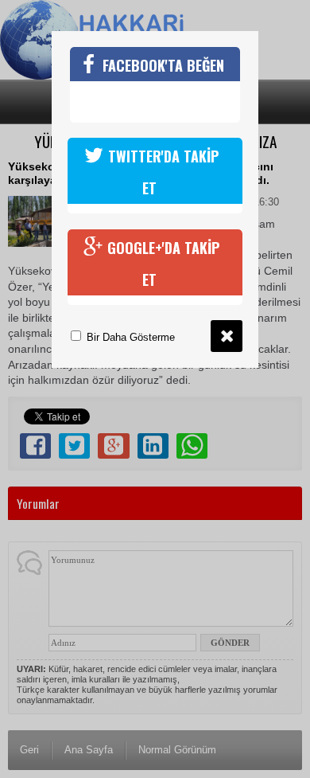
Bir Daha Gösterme (129, 337)
